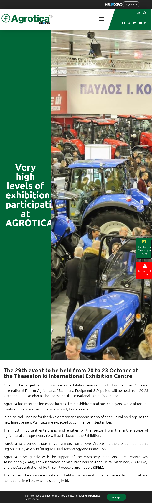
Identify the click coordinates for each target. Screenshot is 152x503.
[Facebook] (123, 23)
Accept (116, 497)
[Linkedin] (135, 23)
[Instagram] (129, 23)
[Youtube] (140, 23)
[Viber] (146, 23)
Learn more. (32, 498)
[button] (101, 19)
